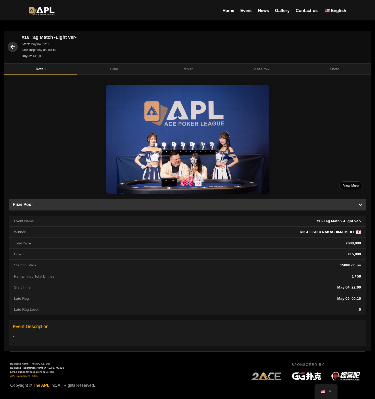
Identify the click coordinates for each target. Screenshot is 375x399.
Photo (334, 69)
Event (246, 10)
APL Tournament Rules (24, 376)
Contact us (307, 10)
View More (351, 186)
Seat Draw (261, 69)
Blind (114, 69)
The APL (41, 385)
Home (228, 10)
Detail (41, 69)
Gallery (282, 10)
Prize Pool (22, 204)
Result (187, 69)
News (263, 10)
